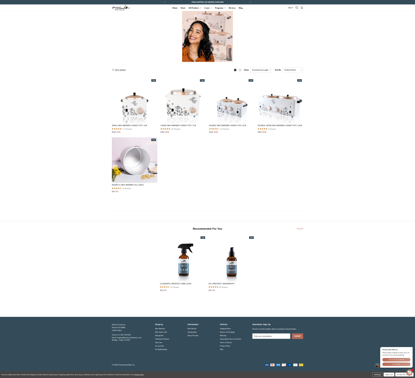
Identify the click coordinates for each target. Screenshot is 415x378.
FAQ (221, 349)
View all (300, 229)
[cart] (301, 7)
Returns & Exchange (227, 332)
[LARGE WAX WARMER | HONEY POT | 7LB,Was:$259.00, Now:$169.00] (183, 100)
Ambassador (192, 332)
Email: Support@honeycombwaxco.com (126, 338)
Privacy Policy (225, 346)
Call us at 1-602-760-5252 (121, 335)
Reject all (389, 374)
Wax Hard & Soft (161, 332)
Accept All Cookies (404, 374)
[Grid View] (235, 70)
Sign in (290, 8)
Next (250, 2)
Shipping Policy (225, 329)
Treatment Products (162, 339)
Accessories (159, 346)
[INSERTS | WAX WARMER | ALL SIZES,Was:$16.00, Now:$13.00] (134, 160)
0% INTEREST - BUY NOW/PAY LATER (207, 2)
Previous (165, 2)
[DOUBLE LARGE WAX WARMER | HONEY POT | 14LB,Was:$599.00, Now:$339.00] (280, 100)
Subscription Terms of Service (230, 339)
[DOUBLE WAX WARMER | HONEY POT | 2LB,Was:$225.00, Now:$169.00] (232, 100)
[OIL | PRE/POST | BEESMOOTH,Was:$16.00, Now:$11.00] (232, 258)
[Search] (296, 7)
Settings (377, 374)
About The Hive (193, 335)
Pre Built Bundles (161, 349)
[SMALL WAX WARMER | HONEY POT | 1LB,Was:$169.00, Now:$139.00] (134, 100)
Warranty (223, 335)
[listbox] (293, 70)
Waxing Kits (159, 335)
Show (246, 70)
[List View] (240, 70)
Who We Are (192, 329)
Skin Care (158, 342)
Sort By (278, 70)
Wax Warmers (160, 329)
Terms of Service (226, 342)
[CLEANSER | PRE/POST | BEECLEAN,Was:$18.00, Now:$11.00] (183, 258)
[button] (409, 372)
